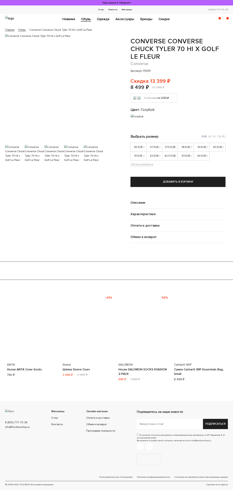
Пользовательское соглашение (116, 477)
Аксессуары (124, 19)
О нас (101, 9)
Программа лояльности (100, 431)
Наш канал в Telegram (116, 2)
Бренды (146, 19)
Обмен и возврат (96, 424)
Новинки (68, 19)
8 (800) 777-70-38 (218, 9)
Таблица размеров (141, 164)
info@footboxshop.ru (17, 427)
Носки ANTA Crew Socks (24, 369)
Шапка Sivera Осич (76, 369)
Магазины (127, 9)
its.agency (223, 484)
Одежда (103, 19)
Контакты (57, 424)
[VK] (149, 446)
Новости (112, 9)
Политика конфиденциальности (153, 477)
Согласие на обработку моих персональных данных (201, 477)
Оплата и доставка (98, 418)
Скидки (164, 19)
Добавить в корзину (178, 181)
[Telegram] (140, 446)
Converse (139, 63)
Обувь (86, 19)
